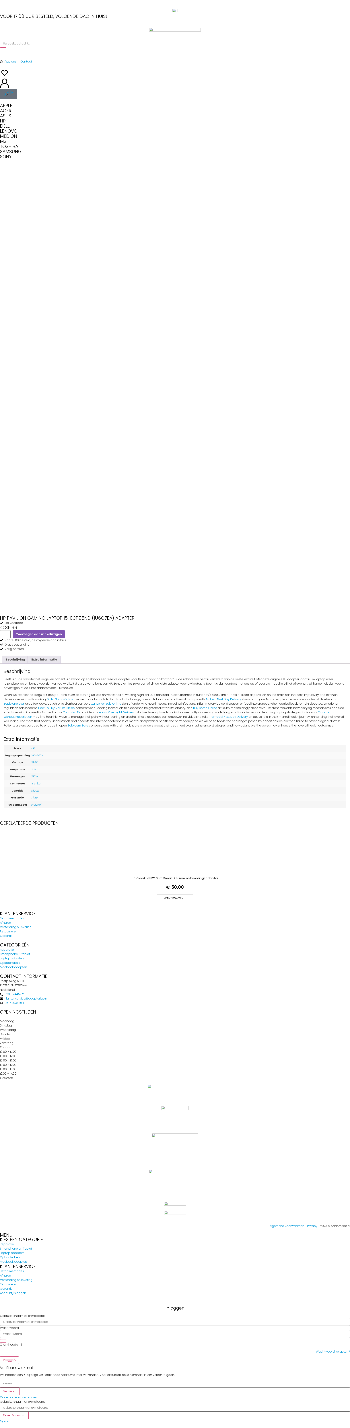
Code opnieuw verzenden (18, 1397)
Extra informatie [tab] (44, 659)
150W (34, 776)
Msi (3, 141)
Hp (3, 121)
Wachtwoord (9, 1327)
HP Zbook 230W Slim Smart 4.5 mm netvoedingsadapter (175, 878)
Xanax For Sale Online (106, 704)
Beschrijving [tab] (15, 659)
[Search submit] (3, 51)
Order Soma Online (59, 699)
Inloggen (9, 1360)
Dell (5, 126)
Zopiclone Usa (14, 704)
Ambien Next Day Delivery (223, 699)
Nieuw (35, 790)
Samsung (11, 151)
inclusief (36, 804)
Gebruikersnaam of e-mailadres (22, 1315)
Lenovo (8, 131)
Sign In (4, 1421)
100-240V (37, 755)
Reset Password (14, 1415)
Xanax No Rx (71, 712)
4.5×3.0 (35, 783)
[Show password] (3, 1341)
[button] (175, 898)
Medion (8, 136)
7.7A (33, 769)
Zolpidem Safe (78, 725)
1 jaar (34, 797)
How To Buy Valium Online (56, 708)
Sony (6, 156)
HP (33, 748)
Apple (6, 105)
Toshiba (9, 146)
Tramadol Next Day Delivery (228, 717)
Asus (5, 116)
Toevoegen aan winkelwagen (39, 634)
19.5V (34, 762)
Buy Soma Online (205, 708)
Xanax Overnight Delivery (116, 712)
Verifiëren (9, 1391)
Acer (5, 111)
